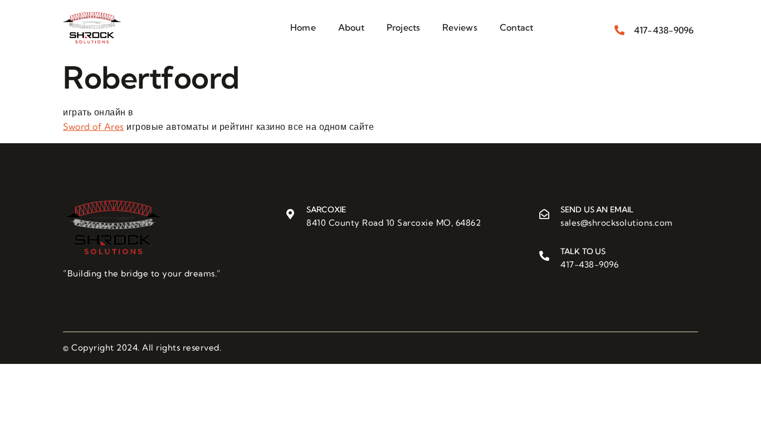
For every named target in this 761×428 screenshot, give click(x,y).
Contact (517, 27)
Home (302, 27)
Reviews (459, 27)
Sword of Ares (93, 126)
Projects (403, 27)
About (351, 27)
